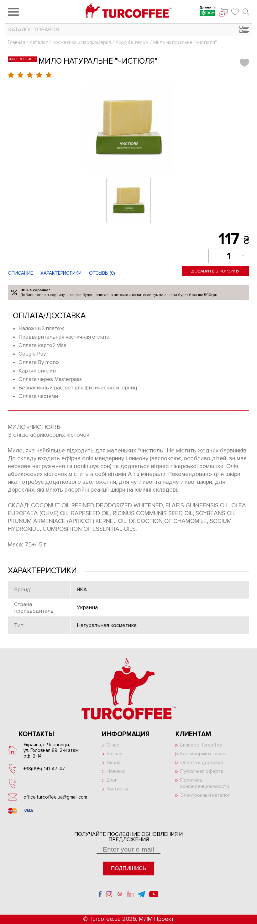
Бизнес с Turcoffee (201, 745)
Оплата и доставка (201, 762)
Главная (16, 42)
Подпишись (128, 868)
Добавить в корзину (215, 271)
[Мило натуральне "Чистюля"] (128, 128)
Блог (112, 780)
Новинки (116, 771)
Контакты (117, 789)
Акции (113, 762)
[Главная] (129, 10)
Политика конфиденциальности (204, 783)
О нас (113, 745)
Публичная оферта (201, 771)
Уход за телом (132, 42)
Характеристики (60, 273)
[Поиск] (246, 11)
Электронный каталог (205, 795)
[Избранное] (235, 11)
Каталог (39, 42)
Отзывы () (102, 273)
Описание (20, 273)
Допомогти (208, 8)
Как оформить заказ (203, 754)
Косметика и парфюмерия (82, 42)
